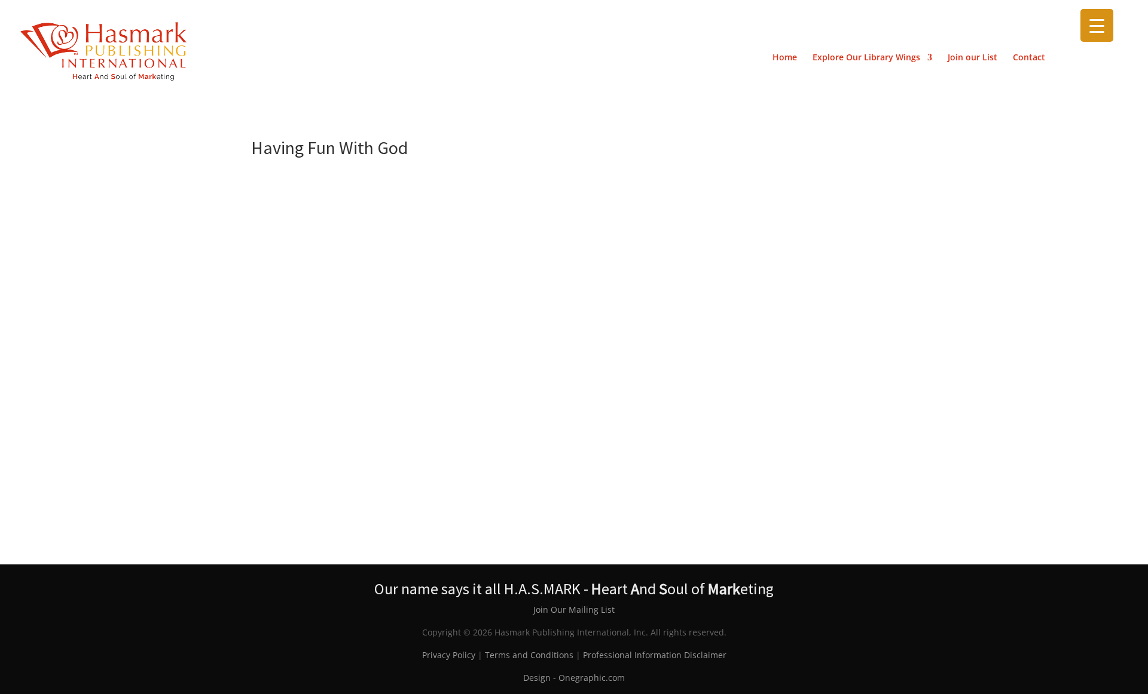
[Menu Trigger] (1096, 25)
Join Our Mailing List (574, 609)
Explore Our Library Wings (866, 58)
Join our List (972, 58)
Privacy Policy (448, 655)
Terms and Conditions (529, 655)
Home (785, 58)
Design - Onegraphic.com (574, 677)
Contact (1029, 58)
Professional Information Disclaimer (654, 655)
